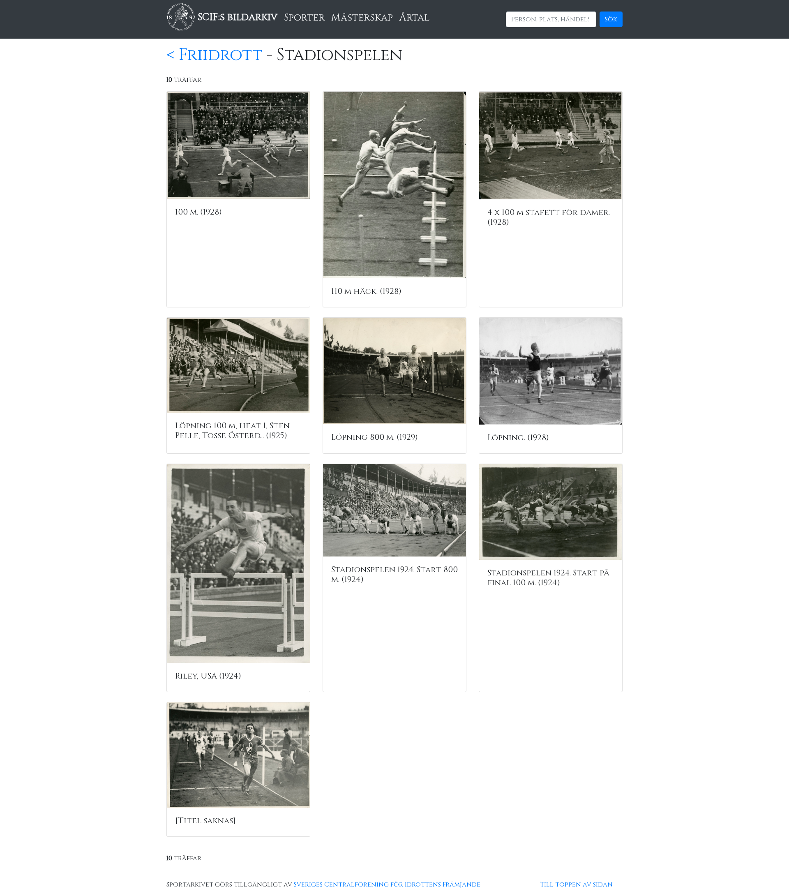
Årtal (414, 17)
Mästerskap (362, 17)
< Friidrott (214, 55)
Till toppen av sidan (576, 884)
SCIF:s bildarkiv (236, 17)
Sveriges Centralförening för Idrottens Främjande (387, 884)
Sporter (304, 17)
